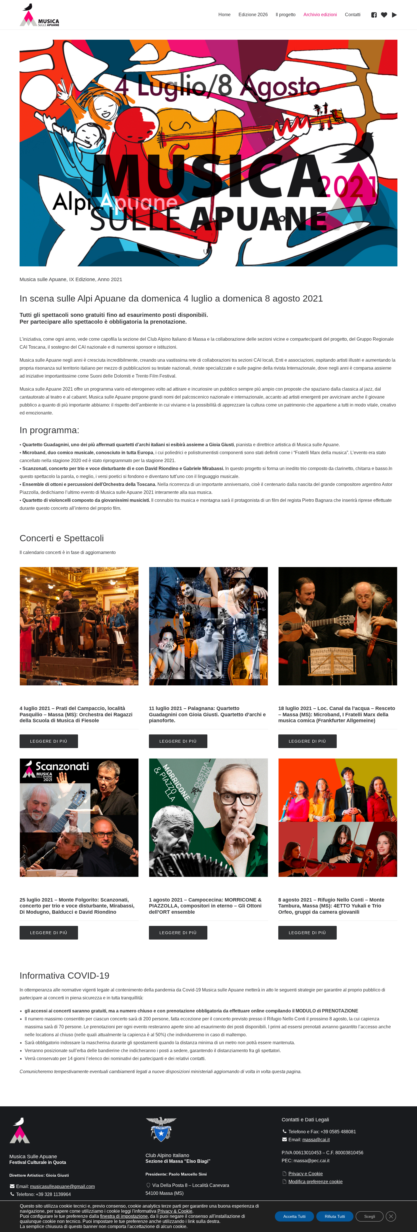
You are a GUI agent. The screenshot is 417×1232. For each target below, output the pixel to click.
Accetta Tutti (294, 1216)
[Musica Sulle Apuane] (39, 14)
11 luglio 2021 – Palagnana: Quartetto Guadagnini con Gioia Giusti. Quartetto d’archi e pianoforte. (207, 714)
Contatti (353, 14)
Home (224, 14)
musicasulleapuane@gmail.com (62, 1186)
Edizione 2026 (253, 14)
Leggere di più (49, 741)
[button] (375, 15)
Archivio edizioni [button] (320, 14)
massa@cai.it (316, 1139)
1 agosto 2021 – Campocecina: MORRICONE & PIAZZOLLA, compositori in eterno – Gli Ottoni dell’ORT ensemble (205, 906)
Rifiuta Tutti (335, 1216)
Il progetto (286, 14)
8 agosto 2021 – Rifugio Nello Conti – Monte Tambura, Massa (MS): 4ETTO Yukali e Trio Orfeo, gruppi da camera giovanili (331, 906)
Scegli (369, 1216)
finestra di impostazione (124, 1216)
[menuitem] (224, 15)
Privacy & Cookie (174, 1211)
